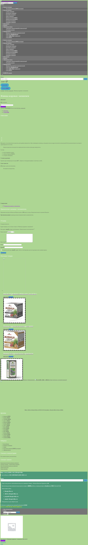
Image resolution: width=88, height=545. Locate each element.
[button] (44, 138)
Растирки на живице (11, 20)
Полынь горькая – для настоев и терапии (10, 464)
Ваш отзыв (3, 242)
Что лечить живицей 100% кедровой (14, 8)
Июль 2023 (6, 427)
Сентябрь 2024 (7, 419)
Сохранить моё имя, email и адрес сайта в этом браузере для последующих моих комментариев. (24, 250)
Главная (2, 90)
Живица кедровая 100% (12, 17)
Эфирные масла (7, 450)
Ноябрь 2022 (6, 436)
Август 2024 (6, 421)
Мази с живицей (10, 16)
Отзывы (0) (6, 112)
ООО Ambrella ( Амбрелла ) (13, 36)
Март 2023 (6, 431)
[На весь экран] (3, 542)
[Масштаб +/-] (5, 542)
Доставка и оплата (10, 30)
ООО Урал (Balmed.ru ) (12, 34)
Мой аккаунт (6, 24)
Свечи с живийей (10, 11)
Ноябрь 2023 (6, 424)
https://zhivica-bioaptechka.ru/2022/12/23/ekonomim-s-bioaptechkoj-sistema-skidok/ (44, 410)
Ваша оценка (4, 232)
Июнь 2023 (6, 428)
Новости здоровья (7, 7)
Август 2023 (6, 425)
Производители (7, 31)
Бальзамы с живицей (11, 22)
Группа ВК (4, 85)
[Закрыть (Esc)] (1, 542)
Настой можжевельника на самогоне (9, 466)
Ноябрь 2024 (6, 418)
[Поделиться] (2, 542)
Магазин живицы (7, 10)
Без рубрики (6, 444)
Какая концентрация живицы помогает (10, 463)
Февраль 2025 (6, 416)
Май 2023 (5, 430)
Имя (2, 244)
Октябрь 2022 (6, 437)
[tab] (45, 111)
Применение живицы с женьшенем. (12, 206)
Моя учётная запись (7, 509)
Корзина (5, 25)
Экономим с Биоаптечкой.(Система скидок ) (16, 28)
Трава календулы (4, 467)
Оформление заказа (7, 27)
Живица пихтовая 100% (12, 19)
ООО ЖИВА (9, 37)
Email (3, 247)
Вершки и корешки (7, 445)
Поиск (15, 2)
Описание (5, 111)
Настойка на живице (11, 14)
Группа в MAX (5, 88)
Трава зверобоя (4, 469)
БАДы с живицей (9, 90)
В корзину (3, 106)
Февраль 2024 (6, 422)
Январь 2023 (6, 433)
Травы (4, 447)
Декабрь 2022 (6, 434)
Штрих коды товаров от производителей (15, 33)
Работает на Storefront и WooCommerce (11, 506)
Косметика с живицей (11, 13)
